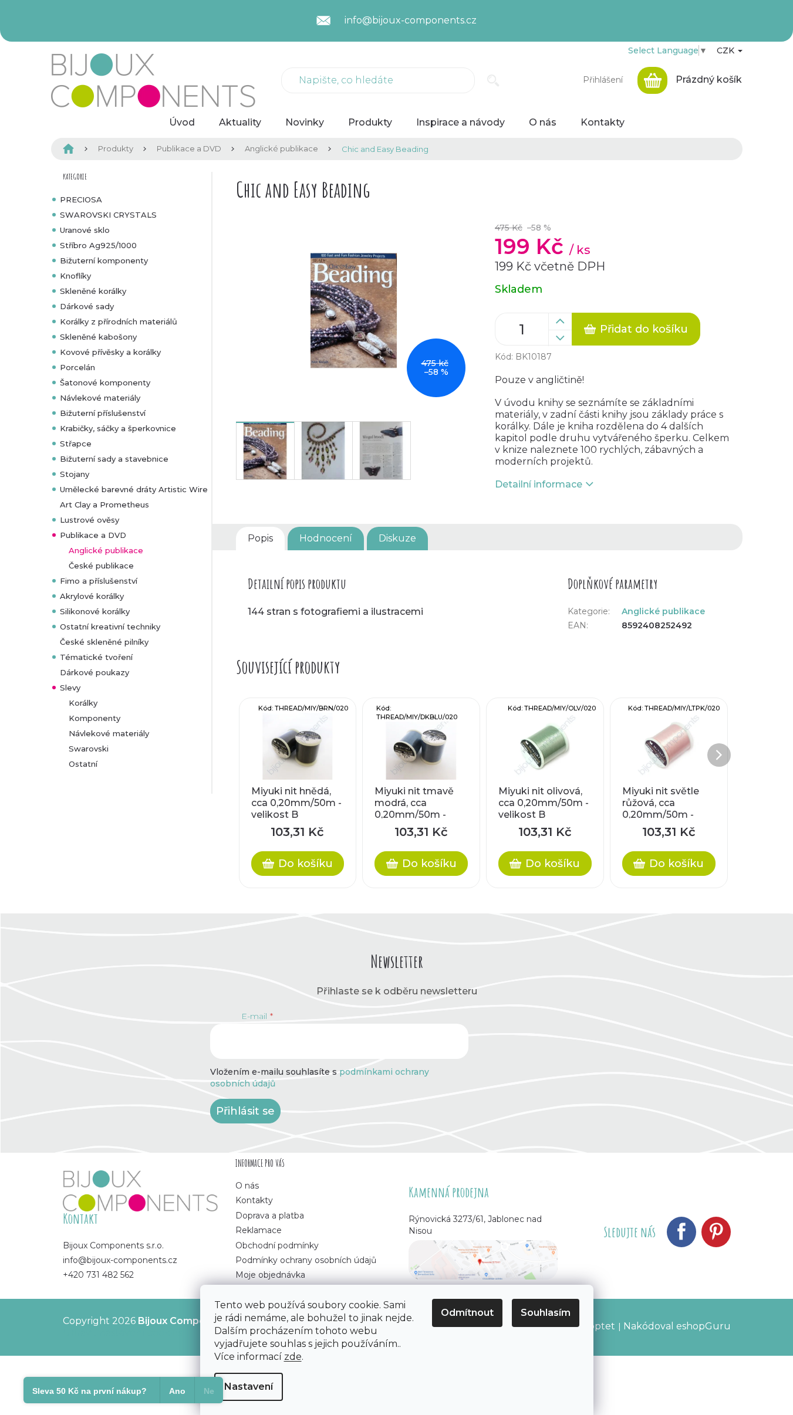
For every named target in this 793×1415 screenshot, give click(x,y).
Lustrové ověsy (89, 519)
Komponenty (94, 718)
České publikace (101, 565)
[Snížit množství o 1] (560, 338)
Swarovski (89, 748)
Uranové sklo (85, 230)
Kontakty (254, 1200)
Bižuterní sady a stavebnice (114, 458)
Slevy (70, 687)
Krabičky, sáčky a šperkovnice (118, 428)
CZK (727, 50)
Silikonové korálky (95, 611)
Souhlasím (546, 1312)
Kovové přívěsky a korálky (110, 352)
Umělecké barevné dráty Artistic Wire (134, 489)
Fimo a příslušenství (98, 580)
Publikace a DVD (93, 535)
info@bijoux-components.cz (120, 1260)
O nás (247, 1185)
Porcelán (77, 367)
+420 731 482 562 (98, 1275)
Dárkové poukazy (94, 672)
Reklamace (258, 1230)
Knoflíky (75, 275)
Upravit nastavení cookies (122, 1332)
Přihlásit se (245, 1111)
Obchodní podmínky (277, 1245)
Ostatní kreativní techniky (110, 626)
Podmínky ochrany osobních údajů (305, 1260)
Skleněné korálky (93, 291)
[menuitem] (182, 122)
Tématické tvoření (96, 657)
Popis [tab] (260, 538)
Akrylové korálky (92, 596)
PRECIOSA (81, 199)
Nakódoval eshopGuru (677, 1326)
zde (293, 1356)
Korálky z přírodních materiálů (118, 321)
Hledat (493, 80)
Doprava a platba (269, 1215)
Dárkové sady (87, 306)
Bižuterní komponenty (104, 260)
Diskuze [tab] (397, 538)
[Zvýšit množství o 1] (560, 321)
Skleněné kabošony (98, 336)
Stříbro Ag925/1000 (98, 245)
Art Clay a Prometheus (104, 504)
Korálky (83, 703)
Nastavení (248, 1386)
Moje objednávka (270, 1275)
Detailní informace (538, 484)
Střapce (76, 443)
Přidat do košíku (644, 329)
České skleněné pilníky (104, 641)
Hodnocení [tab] (325, 538)
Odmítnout (467, 1312)
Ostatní (83, 764)
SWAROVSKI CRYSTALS (108, 214)
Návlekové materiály (100, 397)
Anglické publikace (106, 550)
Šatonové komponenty (105, 382)
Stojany (74, 474)
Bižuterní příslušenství (103, 413)
